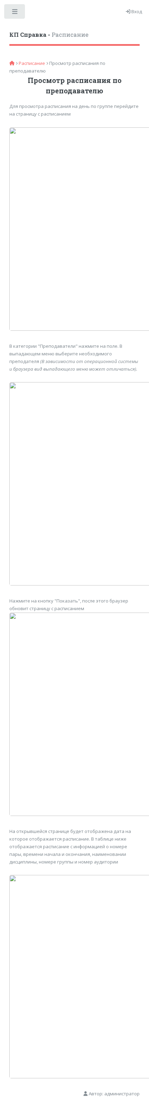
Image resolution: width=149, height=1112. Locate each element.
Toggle (15, 13)
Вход (136, 11)
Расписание (48, 35)
